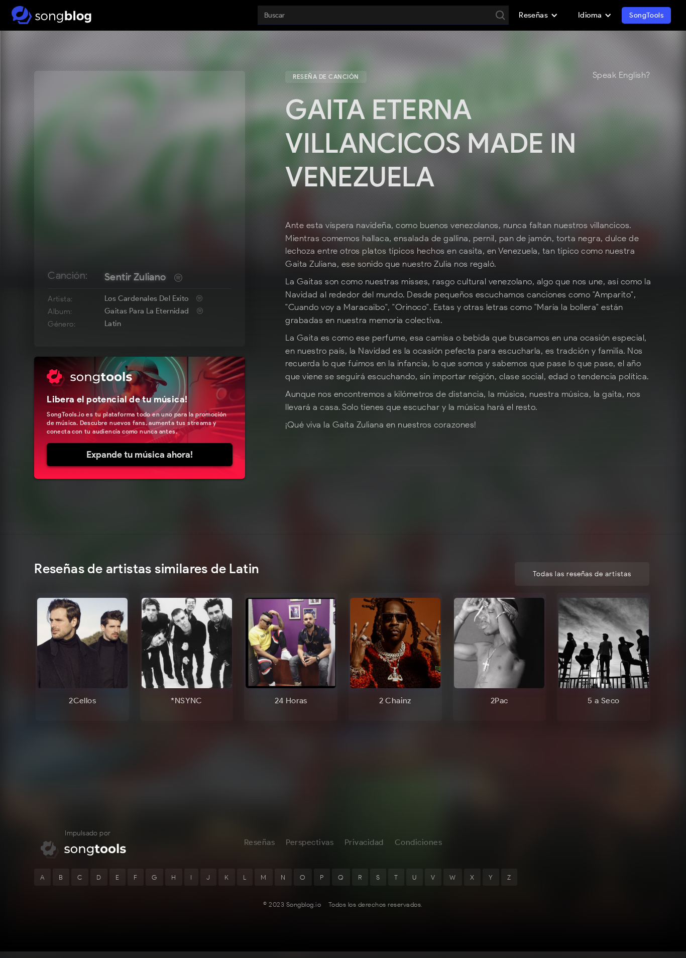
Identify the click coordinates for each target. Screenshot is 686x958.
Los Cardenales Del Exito (146, 298)
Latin (112, 323)
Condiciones (418, 842)
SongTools (646, 15)
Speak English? (621, 75)
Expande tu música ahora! (139, 454)
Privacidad (364, 842)
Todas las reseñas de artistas (582, 574)
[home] (51, 15)
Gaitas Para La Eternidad (146, 310)
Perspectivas (309, 842)
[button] (538, 15)
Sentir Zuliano (135, 277)
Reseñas (259, 842)
